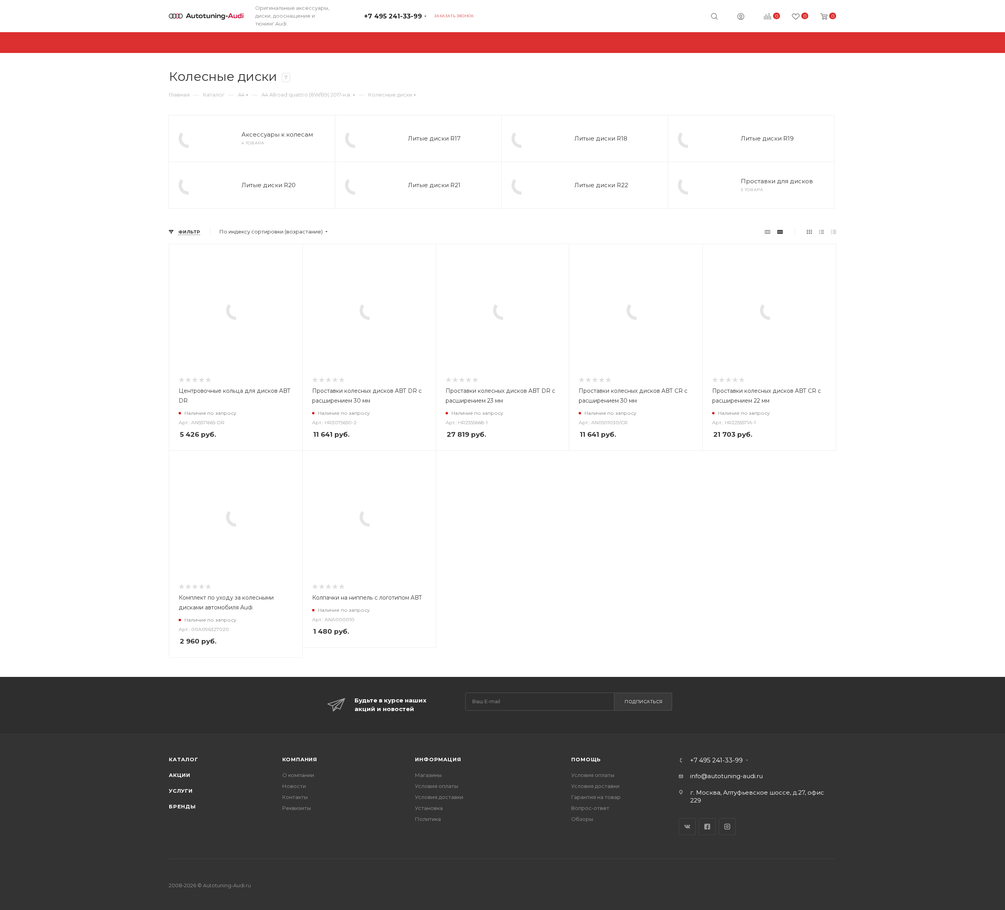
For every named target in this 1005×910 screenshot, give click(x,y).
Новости (294, 786)
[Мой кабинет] (740, 17)
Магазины (428, 775)
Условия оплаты (436, 786)
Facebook (707, 826)
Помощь (586, 759)
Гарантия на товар (596, 797)
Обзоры (582, 819)
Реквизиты (296, 808)
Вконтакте (687, 826)
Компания (299, 759)
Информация (438, 759)
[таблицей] (833, 231)
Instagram (727, 826)
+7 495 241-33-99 (393, 16)
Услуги (181, 791)
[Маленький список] (767, 231)
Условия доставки (439, 797)
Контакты (295, 797)
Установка (429, 808)
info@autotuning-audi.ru (726, 776)
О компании (298, 775)
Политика (428, 819)
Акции (179, 775)
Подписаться (644, 701)
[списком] (821, 231)
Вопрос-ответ (590, 808)
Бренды (182, 806)
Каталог (183, 759)
